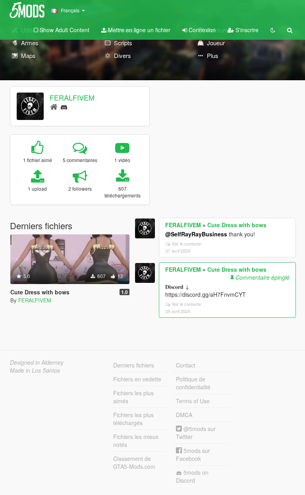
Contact (185, 365)
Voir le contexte (186, 243)
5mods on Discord (192, 476)
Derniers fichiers (133, 365)
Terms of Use (193, 401)
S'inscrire (246, 30)
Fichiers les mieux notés (135, 441)
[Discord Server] (64, 106)
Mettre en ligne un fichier (138, 30)
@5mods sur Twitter (196, 433)
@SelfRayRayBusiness (196, 234)
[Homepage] (54, 106)
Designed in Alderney (37, 362)
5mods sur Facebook (193, 454)
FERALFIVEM (72, 97)
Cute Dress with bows (236, 225)
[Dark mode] (272, 30)
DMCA (184, 415)
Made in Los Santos (35, 370)
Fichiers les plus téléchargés (133, 419)
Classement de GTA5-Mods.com (134, 462)
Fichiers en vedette (137, 379)
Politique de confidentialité (193, 383)
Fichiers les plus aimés (133, 397)
